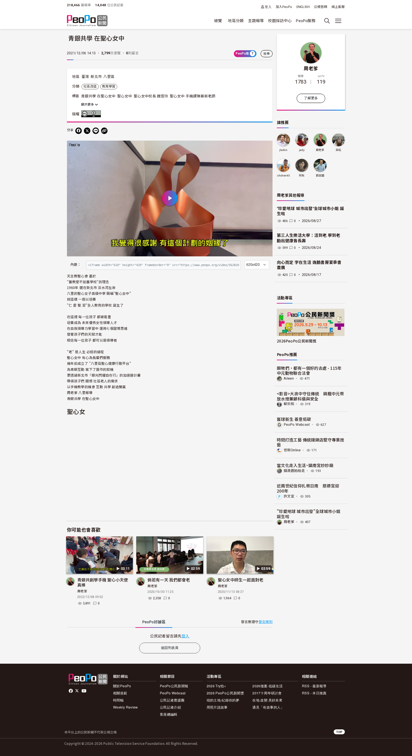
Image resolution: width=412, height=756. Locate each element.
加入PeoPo (284, 7)
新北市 (96, 77)
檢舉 (267, 53)
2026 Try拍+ (216, 685)
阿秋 (302, 175)
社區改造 (90, 86)
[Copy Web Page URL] (104, 131)
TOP (339, 732)
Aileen (289, 378)
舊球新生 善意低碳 (294, 419)
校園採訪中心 (280, 20)
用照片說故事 (217, 707)
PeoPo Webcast (297, 425)
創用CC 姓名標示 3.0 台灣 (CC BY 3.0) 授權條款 (92, 113)
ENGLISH (303, 7)
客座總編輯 (168, 714)
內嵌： (75, 265)
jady (301, 150)
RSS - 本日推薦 (314, 693)
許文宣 (289, 496)
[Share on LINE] (95, 131)
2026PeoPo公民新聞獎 (296, 341)
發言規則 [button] (266, 622)
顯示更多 (88, 104)
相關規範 (120, 693)
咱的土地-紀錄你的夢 (223, 700)
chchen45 (283, 175)
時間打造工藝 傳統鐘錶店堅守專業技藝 (310, 442)
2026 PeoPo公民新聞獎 (225, 693)
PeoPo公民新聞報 (174, 685)
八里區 (109, 77)
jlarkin (283, 150)
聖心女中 (124, 96)
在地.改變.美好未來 (267, 700)
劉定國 (320, 175)
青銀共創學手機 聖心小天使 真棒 (102, 582)
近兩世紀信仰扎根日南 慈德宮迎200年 (308, 488)
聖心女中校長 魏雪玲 (151, 96)
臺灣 (85, 77)
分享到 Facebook (266, 147)
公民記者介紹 (170, 707)
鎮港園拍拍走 (294, 471)
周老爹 (82, 591)
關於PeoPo (122, 685)
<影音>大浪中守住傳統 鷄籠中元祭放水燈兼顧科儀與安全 (310, 396)
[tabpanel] (170, 636)
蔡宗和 (289, 404)
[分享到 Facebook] (78, 131)
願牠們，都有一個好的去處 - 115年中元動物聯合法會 (309, 370)
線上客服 (338, 7)
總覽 (218, 20)
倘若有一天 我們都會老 (168, 580)
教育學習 (108, 86)
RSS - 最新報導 (314, 685)
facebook (71, 691)
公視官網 (320, 7)
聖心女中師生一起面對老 (241, 580)
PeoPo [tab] (153, 622)
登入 (268, 6)
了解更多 (311, 98)
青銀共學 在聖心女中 (98, 96)
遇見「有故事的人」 (268, 707)
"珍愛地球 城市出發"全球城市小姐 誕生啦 (308, 513)
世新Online (292, 450)
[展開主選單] (338, 21)
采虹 (338, 150)
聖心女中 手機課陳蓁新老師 (192, 96)
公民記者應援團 (172, 700)
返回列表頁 (170, 648)
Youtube (84, 691)
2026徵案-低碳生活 (267, 685)
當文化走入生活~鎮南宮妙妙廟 (305, 465)
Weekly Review (125, 707)
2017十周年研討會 (267, 693)
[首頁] (87, 21)
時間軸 (118, 700)
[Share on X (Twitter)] (87, 131)
